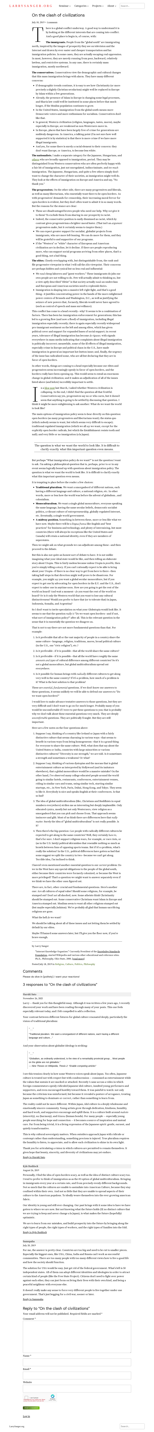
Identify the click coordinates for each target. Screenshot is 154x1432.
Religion (59, 964)
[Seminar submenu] (70, 6)
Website (27, 1382)
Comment (29, 1319)
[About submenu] (115, 6)
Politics (78, 964)
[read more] (78, 958)
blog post (50, 388)
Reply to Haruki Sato (34, 1157)
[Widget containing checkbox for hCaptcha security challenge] (40, 1397)
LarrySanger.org (31, 6)
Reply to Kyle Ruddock (35, 1232)
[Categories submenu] (88, 6)
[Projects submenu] (103, 6)
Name (27, 1356)
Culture (69, 964)
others (35, 159)
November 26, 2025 (33, 998)
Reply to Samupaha (33, 1299)
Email (27, 1369)
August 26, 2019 (31, 1170)
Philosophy (89, 964)
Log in (26, 1416)
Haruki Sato (29, 994)
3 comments (52, 22)
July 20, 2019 (29, 1245)
